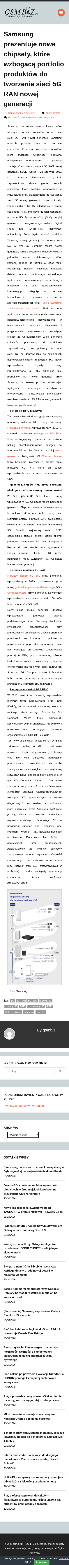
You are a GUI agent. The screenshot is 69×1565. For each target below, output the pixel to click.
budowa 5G (45, 1000)
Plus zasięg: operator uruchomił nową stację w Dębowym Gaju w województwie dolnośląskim (34, 1169)
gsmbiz (56, 113)
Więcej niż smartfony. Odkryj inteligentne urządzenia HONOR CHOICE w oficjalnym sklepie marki (31, 1248)
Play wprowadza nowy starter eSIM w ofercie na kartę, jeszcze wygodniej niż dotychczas (32, 1398)
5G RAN (21, 1000)
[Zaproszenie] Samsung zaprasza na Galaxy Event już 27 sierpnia (32, 1313)
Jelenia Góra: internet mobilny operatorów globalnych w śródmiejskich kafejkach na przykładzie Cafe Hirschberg (31, 1189)
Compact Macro (52, 456)
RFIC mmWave (12, 1012)
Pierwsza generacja (19, 427)
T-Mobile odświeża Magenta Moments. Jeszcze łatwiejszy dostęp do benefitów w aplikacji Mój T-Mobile (34, 1437)
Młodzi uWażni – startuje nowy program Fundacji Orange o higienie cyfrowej (29, 1416)
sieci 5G (40, 1012)
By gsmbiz (46, 1030)
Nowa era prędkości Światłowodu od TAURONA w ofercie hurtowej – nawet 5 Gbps (33, 1210)
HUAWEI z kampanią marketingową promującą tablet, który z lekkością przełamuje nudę (33, 1479)
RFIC (50, 1006)
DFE (22, 1006)
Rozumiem (41, 1562)
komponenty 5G (36, 1006)
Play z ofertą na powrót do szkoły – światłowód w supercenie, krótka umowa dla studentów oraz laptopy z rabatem (32, 1499)
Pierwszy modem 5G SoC (23, 575)
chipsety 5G (11, 1006)
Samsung (29, 1012)
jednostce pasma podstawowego (35, 587)
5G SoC (32, 1000)
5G (12, 1000)
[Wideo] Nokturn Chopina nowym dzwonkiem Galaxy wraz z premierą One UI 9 (33, 1228)
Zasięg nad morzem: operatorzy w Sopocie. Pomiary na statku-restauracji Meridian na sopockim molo (31, 1293)
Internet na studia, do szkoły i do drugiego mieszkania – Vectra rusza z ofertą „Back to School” (31, 1459)
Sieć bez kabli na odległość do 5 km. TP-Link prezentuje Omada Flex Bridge (32, 1331)
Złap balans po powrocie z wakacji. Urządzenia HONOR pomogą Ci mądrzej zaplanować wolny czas (34, 1378)
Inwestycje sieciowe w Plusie (24, 1106)
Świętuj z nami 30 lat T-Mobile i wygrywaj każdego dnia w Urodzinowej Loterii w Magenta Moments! (30, 1270)
